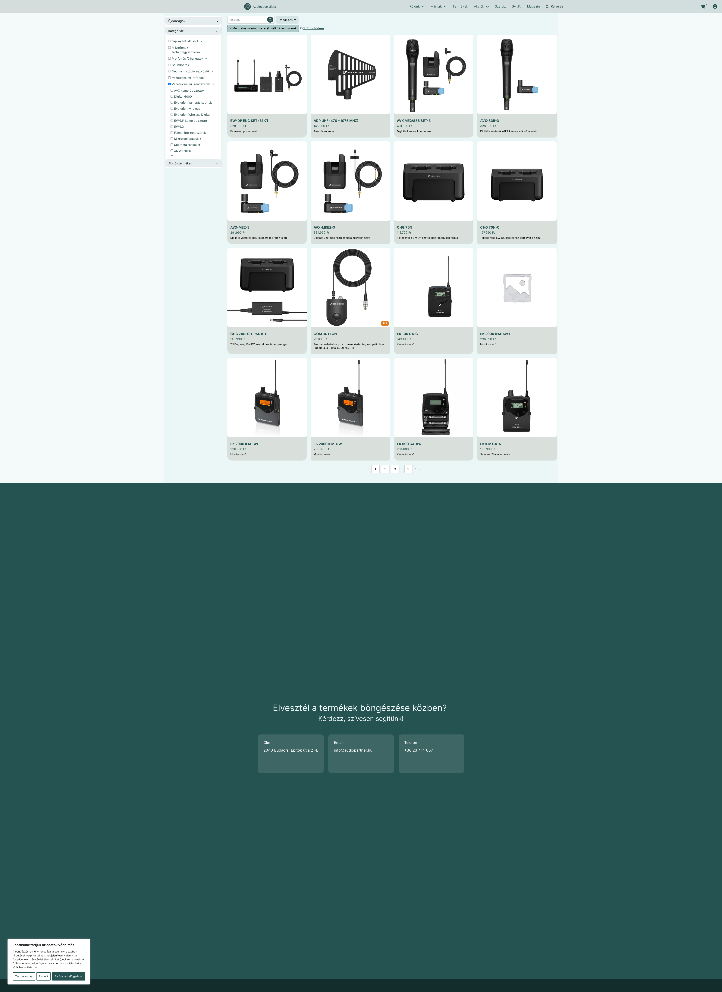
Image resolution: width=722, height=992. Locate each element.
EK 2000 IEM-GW (328, 444)
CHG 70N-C (490, 227)
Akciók (479, 6)
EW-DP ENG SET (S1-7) (249, 121)
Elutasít (43, 976)
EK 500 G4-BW (409, 444)
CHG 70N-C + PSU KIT (248, 334)
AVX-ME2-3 (240, 227)
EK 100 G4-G (407, 334)
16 (408, 469)
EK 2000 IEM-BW (244, 444)
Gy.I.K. (516, 6)
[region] (49, 961)
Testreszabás (23, 976)
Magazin (533, 6)
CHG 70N (404, 227)
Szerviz (500, 6)
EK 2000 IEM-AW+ (495, 334)
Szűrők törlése (313, 28)
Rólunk (415, 6)
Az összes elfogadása (69, 976)
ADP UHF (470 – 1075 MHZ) (336, 121)
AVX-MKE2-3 (324, 227)
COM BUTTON (325, 334)
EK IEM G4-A (490, 444)
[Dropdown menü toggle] (423, 6)
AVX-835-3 (489, 121)
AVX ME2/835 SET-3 (414, 121)
